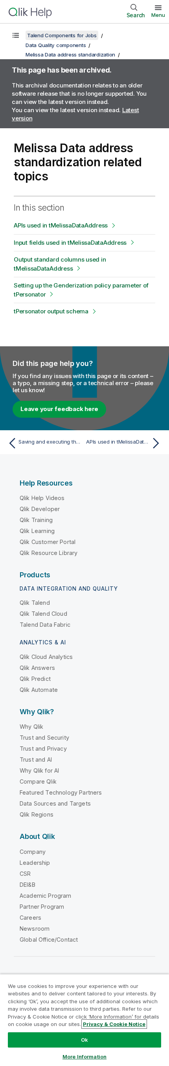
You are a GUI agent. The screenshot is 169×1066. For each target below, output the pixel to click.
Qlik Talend (35, 602)
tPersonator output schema (51, 311)
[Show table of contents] (16, 35)
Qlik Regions (36, 814)
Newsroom (35, 928)
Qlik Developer (40, 509)
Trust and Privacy (43, 748)
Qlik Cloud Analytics (46, 656)
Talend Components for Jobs (62, 35)
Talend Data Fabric (45, 624)
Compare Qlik (38, 781)
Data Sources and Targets (55, 803)
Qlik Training (36, 520)
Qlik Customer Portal (47, 541)
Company (33, 851)
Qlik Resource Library (48, 552)
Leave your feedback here (59, 409)
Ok (84, 1040)
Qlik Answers (37, 667)
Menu (158, 15)
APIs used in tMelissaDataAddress (61, 225)
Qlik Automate (39, 689)
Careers (30, 917)
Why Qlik (31, 726)
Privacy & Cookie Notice (114, 1024)
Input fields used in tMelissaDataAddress (70, 242)
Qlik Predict (35, 678)
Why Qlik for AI (39, 770)
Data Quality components (56, 45)
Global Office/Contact (49, 939)
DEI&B (27, 884)
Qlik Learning (37, 531)
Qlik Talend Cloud (43, 613)
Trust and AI (36, 759)
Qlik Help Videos (42, 498)
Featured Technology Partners (61, 792)
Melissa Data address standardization (70, 54)
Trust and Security (44, 737)
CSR (25, 873)
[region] (84, 1020)
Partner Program (42, 906)
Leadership (35, 862)
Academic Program (46, 895)
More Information (84, 1056)
